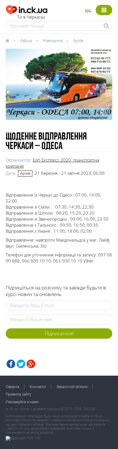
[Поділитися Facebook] (11, 364)
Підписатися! (59, 333)
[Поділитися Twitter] (21, 364)
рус (88, 10)
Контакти (38, 386)
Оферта (12, 386)
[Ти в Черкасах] (26, 9)
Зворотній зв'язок (72, 386)
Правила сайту (18, 394)
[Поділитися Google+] (31, 364)
